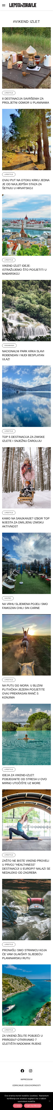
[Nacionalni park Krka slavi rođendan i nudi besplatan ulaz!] (26, 310)
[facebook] (22, 1071)
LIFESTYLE (9, 93)
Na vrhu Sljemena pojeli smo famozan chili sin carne (25, 606)
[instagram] (30, 1071)
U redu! (17, 1106)
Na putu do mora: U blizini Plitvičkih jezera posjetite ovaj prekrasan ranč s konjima (23, 691)
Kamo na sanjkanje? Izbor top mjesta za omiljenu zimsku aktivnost (25, 522)
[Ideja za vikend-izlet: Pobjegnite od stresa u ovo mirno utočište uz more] (26, 734)
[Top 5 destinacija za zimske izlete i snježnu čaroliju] (26, 396)
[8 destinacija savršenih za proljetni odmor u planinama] (26, 58)
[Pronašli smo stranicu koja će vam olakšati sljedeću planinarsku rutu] (26, 909)
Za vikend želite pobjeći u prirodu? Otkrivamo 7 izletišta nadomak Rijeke (22, 1039)
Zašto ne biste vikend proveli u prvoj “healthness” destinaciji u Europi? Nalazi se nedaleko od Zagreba (26, 866)
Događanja (9, 345)
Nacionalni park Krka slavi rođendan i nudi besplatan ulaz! (23, 355)
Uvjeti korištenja (32, 1106)
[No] (49, 1101)
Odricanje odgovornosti (26, 1085)
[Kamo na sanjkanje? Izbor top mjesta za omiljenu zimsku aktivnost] (26, 477)
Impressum (27, 1079)
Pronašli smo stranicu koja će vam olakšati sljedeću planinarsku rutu (24, 954)
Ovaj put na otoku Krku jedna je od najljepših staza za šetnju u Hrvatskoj (25, 184)
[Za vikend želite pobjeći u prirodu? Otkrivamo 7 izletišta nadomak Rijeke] (26, 995)
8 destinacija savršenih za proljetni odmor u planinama (25, 100)
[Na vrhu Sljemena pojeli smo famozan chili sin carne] (26, 563)
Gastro (8, 598)
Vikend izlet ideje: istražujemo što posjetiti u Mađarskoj (24, 269)
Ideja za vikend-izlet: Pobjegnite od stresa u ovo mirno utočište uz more (24, 779)
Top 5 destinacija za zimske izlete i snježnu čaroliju (23, 438)
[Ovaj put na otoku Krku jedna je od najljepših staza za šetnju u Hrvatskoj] (26, 139)
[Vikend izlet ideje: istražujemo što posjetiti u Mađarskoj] (26, 225)
